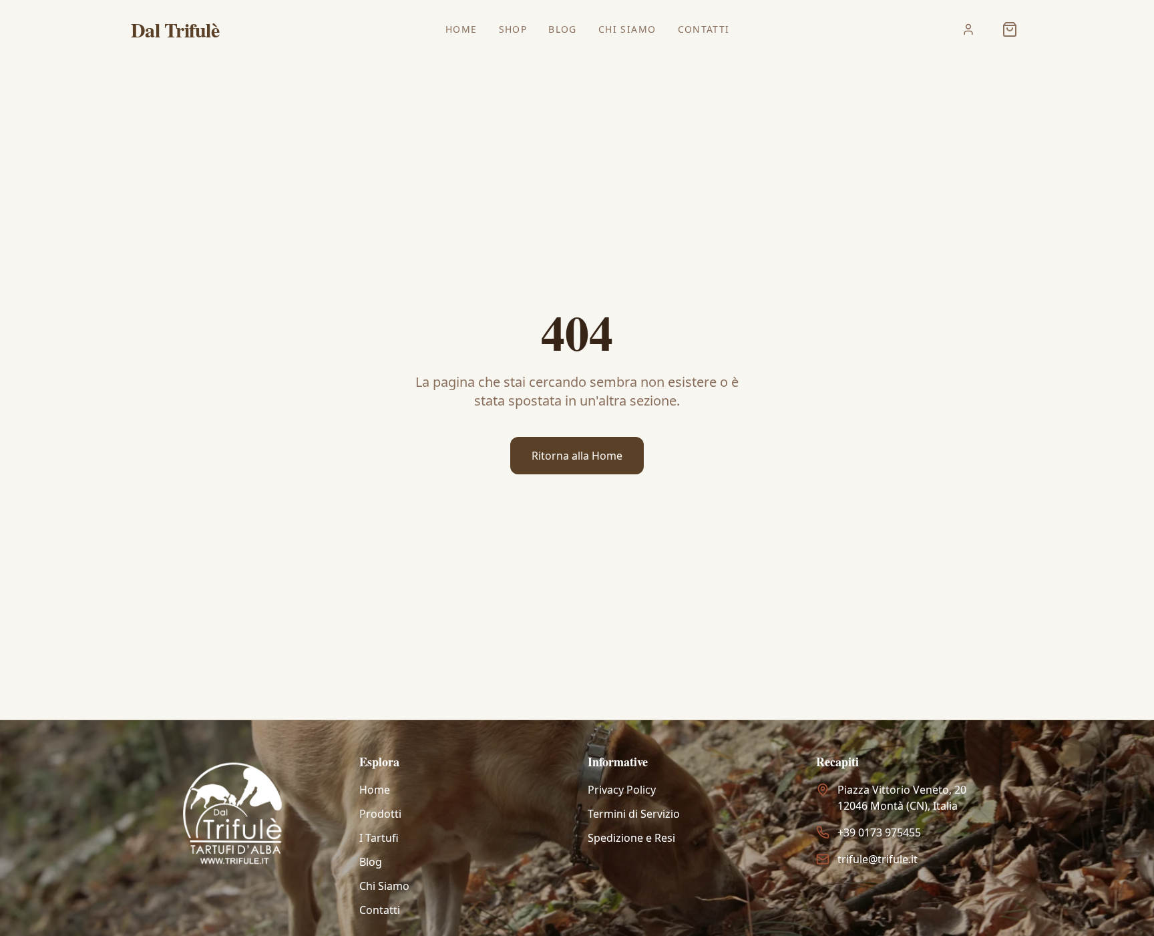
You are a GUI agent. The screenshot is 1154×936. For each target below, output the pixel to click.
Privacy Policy (622, 789)
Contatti (704, 29)
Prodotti (380, 813)
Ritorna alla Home (577, 455)
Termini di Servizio (634, 813)
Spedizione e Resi (631, 837)
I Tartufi (379, 837)
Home (461, 29)
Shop (513, 29)
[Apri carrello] (1009, 29)
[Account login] (968, 29)
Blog (562, 29)
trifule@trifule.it (877, 859)
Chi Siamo (627, 29)
